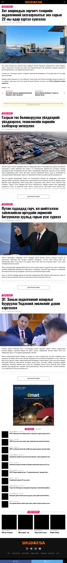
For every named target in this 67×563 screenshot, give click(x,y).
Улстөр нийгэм (25, 553)
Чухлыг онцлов (16, 553)
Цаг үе (57, 553)
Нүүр (9, 553)
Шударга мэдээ (35, 553)
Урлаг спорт (51, 553)
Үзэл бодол (43, 553)
